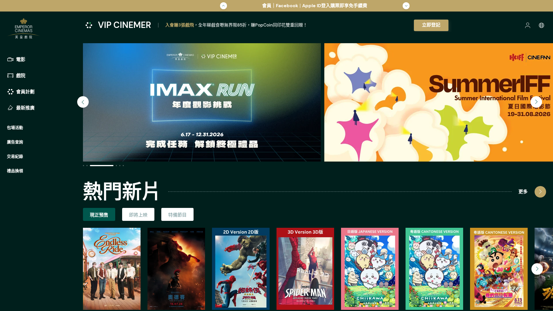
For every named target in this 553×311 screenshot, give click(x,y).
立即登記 (431, 25)
